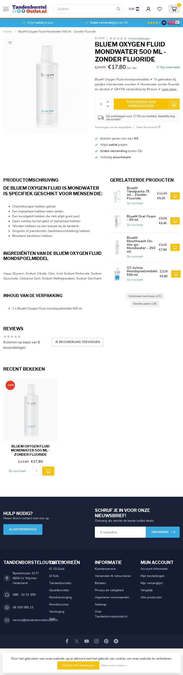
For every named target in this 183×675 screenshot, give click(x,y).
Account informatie (154, 569)
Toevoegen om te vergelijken (113, 127)
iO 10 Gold (56, 569)
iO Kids (54, 576)
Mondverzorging (60, 597)
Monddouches (59, 604)
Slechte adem (145, 304)
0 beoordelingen (139, 38)
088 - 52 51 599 (24, 595)
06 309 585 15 (23, 607)
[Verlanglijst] (159, 8)
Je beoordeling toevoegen (77, 342)
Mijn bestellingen (153, 576)
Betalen (100, 583)
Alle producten (151, 597)
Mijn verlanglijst (152, 583)
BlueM (100, 38)
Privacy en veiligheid (109, 590)
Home (7, 32)
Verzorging (56, 611)
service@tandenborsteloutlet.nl (35, 620)
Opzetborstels (59, 590)
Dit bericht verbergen (78, 665)
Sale (52, 619)
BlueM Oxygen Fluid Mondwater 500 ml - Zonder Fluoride (57, 32)
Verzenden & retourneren (113, 576)
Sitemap (100, 604)
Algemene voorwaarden (112, 597)
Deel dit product (147, 127)
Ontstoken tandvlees (145, 296)
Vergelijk (147, 590)
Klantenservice (23, 529)
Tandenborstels (60, 583)
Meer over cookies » (114, 665)
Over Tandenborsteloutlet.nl (111, 614)
